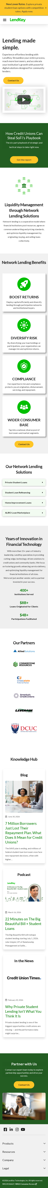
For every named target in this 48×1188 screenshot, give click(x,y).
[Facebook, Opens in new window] (5, 1129)
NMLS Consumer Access (26, 1184)
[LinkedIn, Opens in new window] (11, 1129)
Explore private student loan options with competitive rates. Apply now (24, 8)
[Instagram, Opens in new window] (17, 1129)
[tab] (24, 482)
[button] (5, 20)
